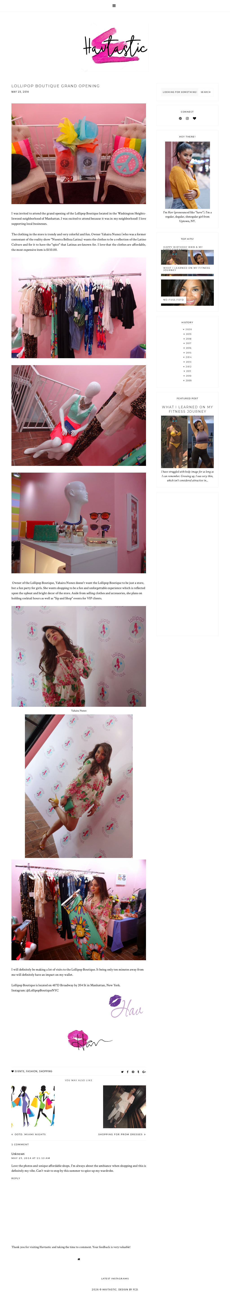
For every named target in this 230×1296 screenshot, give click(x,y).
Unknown (18, 1154)
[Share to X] (122, 1072)
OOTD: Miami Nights (30, 1134)
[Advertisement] (187, 564)
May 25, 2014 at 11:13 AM (30, 1158)
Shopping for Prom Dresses (121, 1134)
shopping (46, 1071)
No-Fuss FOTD (173, 300)
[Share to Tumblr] (138, 1072)
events (19, 1071)
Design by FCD (128, 1289)
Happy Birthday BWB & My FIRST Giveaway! (183, 248)
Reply (15, 1178)
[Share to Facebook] (128, 1072)
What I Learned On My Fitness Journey (186, 269)
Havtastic (109, 1289)
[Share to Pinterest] (133, 1072)
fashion (32, 1071)
